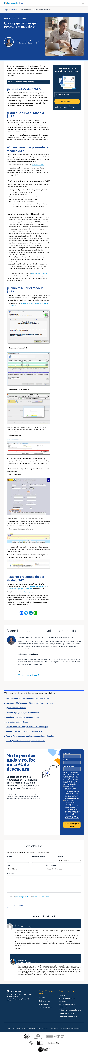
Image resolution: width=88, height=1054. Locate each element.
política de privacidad (22, 897)
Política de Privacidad (70, 772)
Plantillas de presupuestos (68, 1016)
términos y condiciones (41, 897)
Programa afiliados (45, 1007)
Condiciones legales (14, 1028)
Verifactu (62, 995)
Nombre (9, 856)
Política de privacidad (28, 1028)
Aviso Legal (54, 1028)
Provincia (61, 856)
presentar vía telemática (37, 586)
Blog (5, 10)
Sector (9, 865)
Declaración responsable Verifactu (70, 1028)
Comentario (11, 874)
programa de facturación (39, 273)
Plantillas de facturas (66, 1013)
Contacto (42, 998)
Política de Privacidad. (69, 107)
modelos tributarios (23, 592)
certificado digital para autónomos (20, 589)
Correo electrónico (38, 856)
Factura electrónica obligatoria (70, 1010)
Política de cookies (42, 1028)
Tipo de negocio (50, 865)
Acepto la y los (28, 897)
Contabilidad (13, 10)
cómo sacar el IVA (38, 165)
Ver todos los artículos (27, 675)
